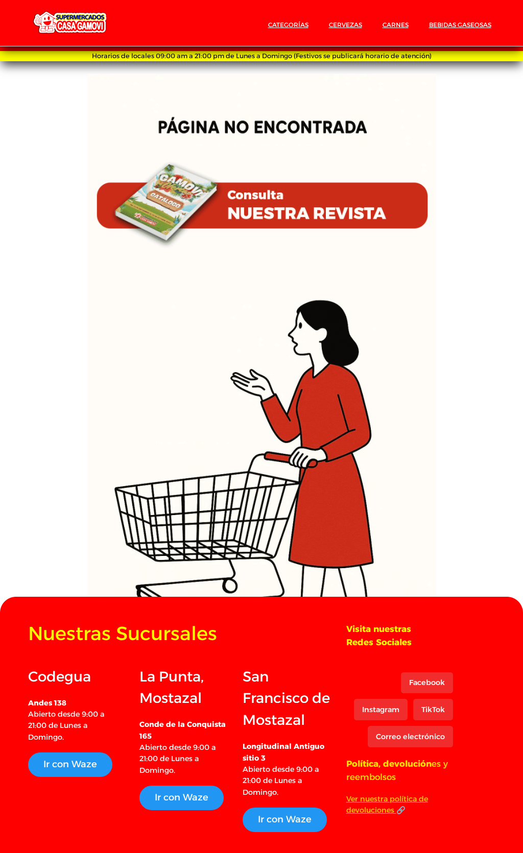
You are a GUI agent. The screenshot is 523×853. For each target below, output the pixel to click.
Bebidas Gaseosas (460, 25)
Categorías (288, 25)
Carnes (396, 25)
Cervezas (345, 25)
